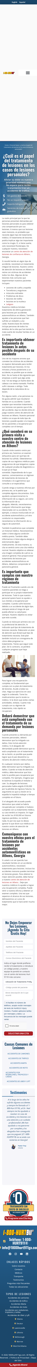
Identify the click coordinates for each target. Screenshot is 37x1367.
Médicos (18, 1273)
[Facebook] (10, 1253)
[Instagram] (15, 1253)
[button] (27, 73)
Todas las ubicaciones (18, 1287)
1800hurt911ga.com (16, 1355)
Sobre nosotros (18, 1266)
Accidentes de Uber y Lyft (18, 1081)
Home (7, 145)
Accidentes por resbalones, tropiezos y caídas (17, 1074)
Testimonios (18, 1280)
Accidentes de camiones (19, 1053)
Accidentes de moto (18, 1068)
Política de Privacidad (19, 1357)
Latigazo (9, 304)
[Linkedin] (27, 1253)
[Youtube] (21, 1253)
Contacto (18, 1269)
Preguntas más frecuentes (18, 1283)
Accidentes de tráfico (18, 1058)
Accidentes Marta (18, 1063)
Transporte (18, 1276)
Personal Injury (14, 145)
